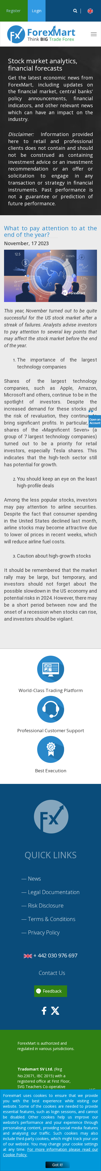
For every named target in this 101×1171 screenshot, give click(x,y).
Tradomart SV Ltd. (35, 1069)
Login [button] (36, 10)
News (34, 878)
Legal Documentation (54, 892)
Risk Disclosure (46, 905)
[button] (90, 11)
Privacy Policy (44, 932)
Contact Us (51, 973)
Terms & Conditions (51, 919)
